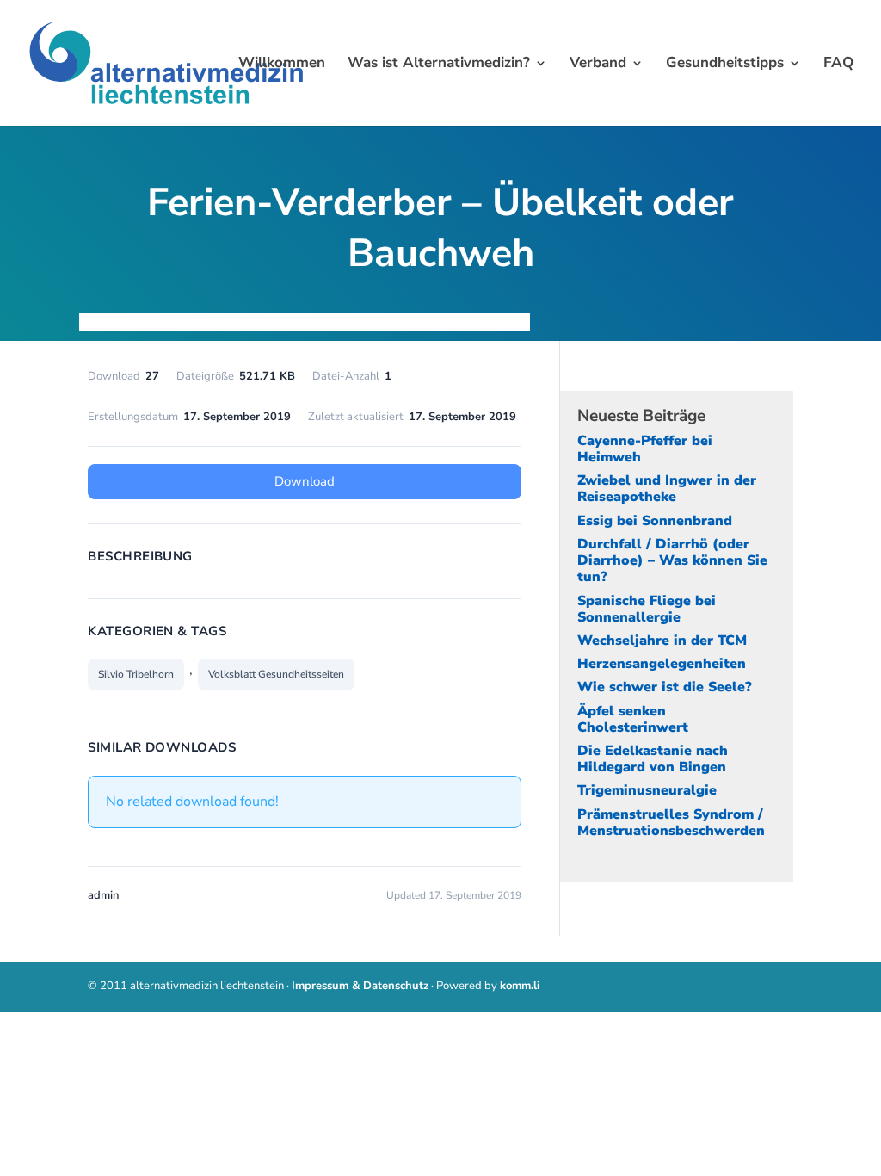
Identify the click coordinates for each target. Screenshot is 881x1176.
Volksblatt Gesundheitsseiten (276, 674)
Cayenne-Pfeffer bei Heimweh (644, 449)
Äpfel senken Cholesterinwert (632, 719)
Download (304, 481)
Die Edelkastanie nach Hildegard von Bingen (652, 759)
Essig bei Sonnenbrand (654, 520)
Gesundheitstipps (725, 64)
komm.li (519, 985)
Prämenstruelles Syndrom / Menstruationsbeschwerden (671, 822)
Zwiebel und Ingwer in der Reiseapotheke (666, 488)
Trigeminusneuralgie (647, 790)
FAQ (838, 64)
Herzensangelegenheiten (661, 663)
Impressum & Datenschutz (360, 985)
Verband (598, 64)
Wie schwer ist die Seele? (664, 687)
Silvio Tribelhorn (136, 674)
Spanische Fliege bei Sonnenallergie (646, 609)
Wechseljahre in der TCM (662, 640)
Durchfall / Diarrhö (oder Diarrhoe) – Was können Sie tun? (672, 560)
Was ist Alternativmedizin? (439, 64)
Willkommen (281, 64)
